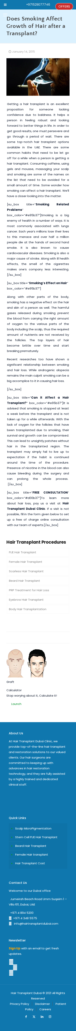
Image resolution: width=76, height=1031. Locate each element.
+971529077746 (38, 4)
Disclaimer (42, 1004)
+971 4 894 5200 (21, 913)
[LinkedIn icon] (42, 1017)
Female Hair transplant (31, 854)
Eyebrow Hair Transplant (26, 600)
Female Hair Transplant (25, 562)
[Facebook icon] (26, 1017)
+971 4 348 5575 (24, 918)
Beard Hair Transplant (24, 581)
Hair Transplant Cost (30, 863)
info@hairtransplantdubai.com (35, 924)
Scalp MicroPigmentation (33, 828)
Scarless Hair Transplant (26, 571)
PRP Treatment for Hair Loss (29, 590)
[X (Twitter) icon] (34, 1017)
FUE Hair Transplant (22, 552)
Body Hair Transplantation (27, 609)
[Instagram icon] (50, 1017)
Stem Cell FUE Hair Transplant (36, 837)
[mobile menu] (5, 15)
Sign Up (14, 948)
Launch (16, 704)
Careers (45, 1009)
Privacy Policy (19, 1004)
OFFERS (64, 6)
